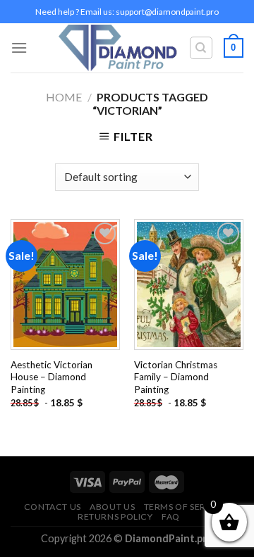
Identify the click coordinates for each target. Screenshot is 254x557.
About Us (112, 506)
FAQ (171, 516)
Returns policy (115, 516)
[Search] (201, 48)
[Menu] (19, 47)
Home (64, 97)
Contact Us (52, 506)
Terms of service (185, 506)
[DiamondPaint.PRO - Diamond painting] (118, 48)
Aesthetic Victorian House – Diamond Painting (51, 377)
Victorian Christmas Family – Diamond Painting (175, 377)
